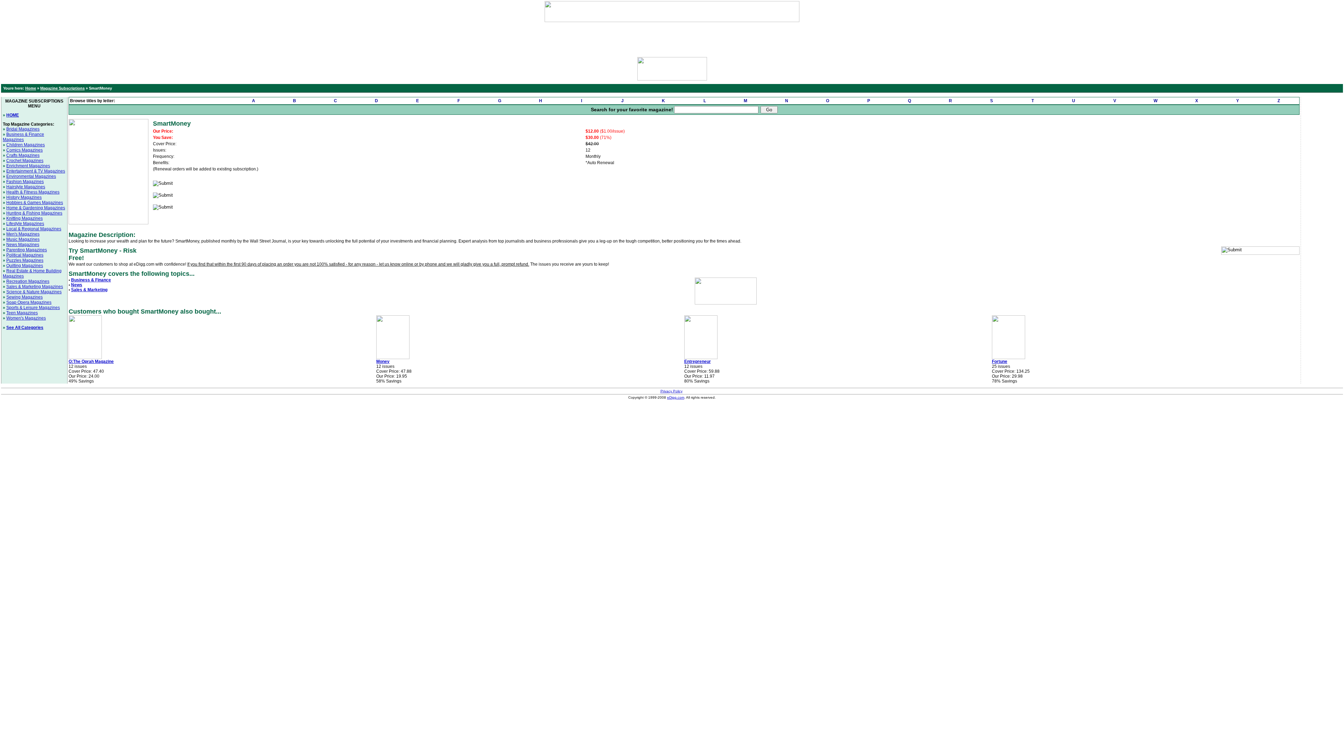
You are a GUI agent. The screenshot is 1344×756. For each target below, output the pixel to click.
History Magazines (24, 197)
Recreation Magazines (27, 281)
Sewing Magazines (24, 297)
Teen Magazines (22, 312)
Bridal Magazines (23, 129)
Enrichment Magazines (28, 165)
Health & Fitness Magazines (32, 192)
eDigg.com (675, 397)
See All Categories (24, 327)
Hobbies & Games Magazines (34, 202)
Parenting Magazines (26, 249)
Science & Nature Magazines (34, 291)
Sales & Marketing (89, 289)
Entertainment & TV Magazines (35, 171)
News (76, 284)
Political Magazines (24, 255)
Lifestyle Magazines (25, 223)
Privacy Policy (671, 391)
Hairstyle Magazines (25, 186)
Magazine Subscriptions (62, 88)
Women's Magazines (26, 318)
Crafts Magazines (23, 155)
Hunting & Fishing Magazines (34, 213)
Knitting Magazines (24, 218)
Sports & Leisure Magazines (33, 307)
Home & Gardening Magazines (35, 207)
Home (30, 88)
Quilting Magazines (24, 265)
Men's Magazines (23, 234)
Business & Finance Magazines (23, 137)
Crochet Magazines (24, 160)
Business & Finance (91, 280)
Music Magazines (23, 239)
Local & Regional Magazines (33, 228)
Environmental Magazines (31, 176)
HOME (12, 115)
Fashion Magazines (25, 181)
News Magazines (22, 244)
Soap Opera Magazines (28, 302)
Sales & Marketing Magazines (34, 286)
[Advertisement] (672, 38)
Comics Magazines (24, 150)
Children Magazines (25, 144)
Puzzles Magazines (24, 260)
